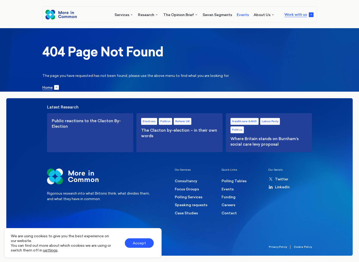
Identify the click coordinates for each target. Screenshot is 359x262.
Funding (228, 197)
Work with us (295, 14)
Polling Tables (234, 181)
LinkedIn (282, 187)
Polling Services (188, 197)
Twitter (281, 179)
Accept (139, 242)
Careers (228, 204)
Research (146, 14)
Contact (229, 213)
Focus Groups (187, 189)
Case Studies (186, 213)
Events (243, 14)
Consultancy (186, 181)
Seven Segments (217, 14)
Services (122, 14)
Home (47, 87)
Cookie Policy (303, 247)
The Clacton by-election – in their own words (179, 132)
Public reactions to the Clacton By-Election (90, 132)
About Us (262, 14)
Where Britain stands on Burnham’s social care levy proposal (269, 132)
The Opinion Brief (178, 14)
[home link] (60, 14)
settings (50, 250)
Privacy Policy (278, 247)
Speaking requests (191, 204)
